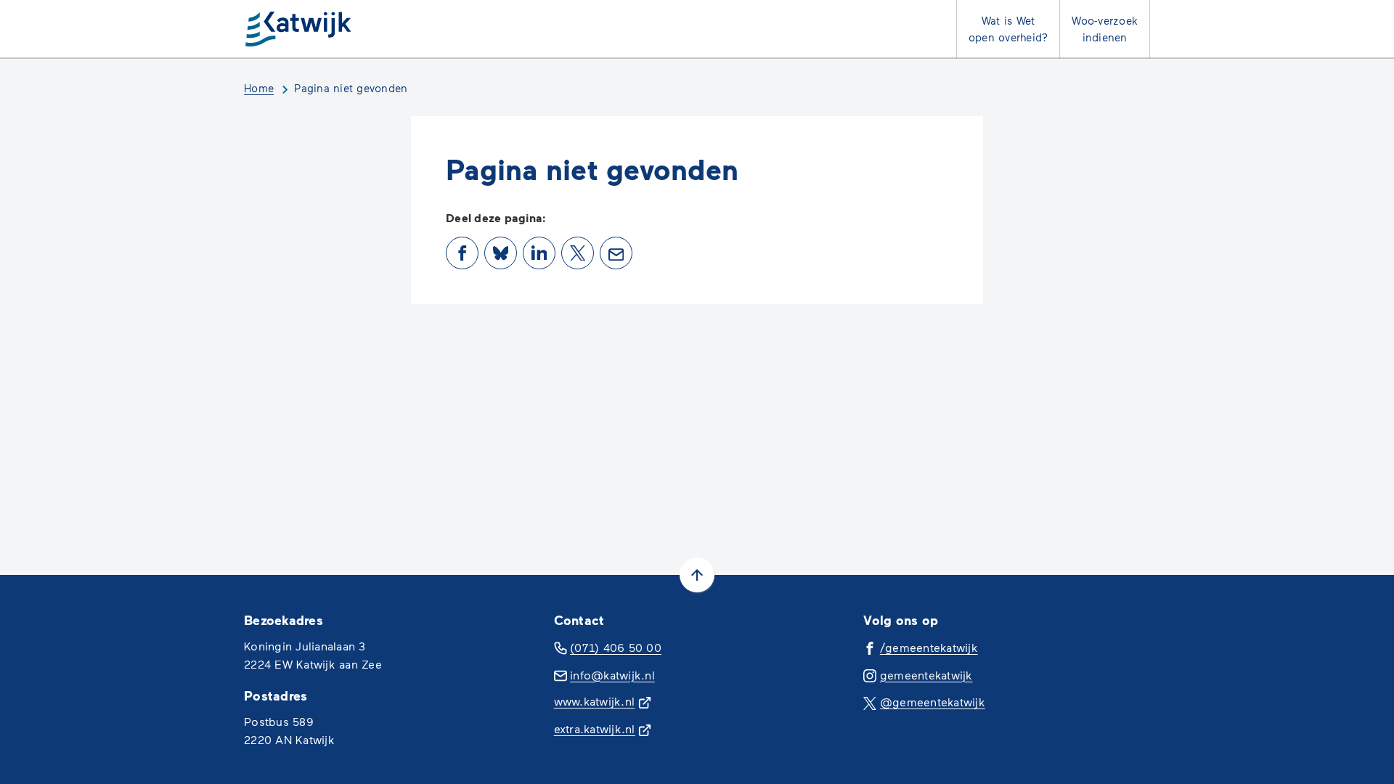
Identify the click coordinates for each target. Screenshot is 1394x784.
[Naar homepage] (299, 29)
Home (259, 87)
